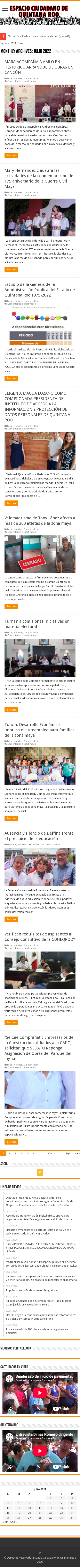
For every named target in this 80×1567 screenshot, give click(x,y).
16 (61, 1507)
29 (50, 1517)
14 (40, 1507)
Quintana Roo (31, 78)
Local (10, 78)
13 (29, 1507)
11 (8, 1507)
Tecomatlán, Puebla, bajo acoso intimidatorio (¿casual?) (39, 36)
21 (40, 1512)
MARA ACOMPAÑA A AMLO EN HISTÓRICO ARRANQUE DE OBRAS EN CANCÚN (39, 67)
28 (40, 1517)
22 (50, 1512)
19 (18, 1512)
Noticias (18, 78)
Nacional (11, 844)
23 (61, 1512)
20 (29, 1512)
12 (18, 1507)
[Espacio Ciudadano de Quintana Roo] (40, 14)
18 (8, 1512)
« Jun (5, 1521)
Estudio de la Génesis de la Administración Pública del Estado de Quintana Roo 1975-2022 (40, 290)
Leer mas (11, 155)
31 (72, 1517)
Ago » (13, 1521)
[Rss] (40, 1172)
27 (29, 1517)
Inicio (3, 43)
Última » (50, 1153)
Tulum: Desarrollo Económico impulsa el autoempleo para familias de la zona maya (39, 730)
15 (50, 1507)
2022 (13, 43)
